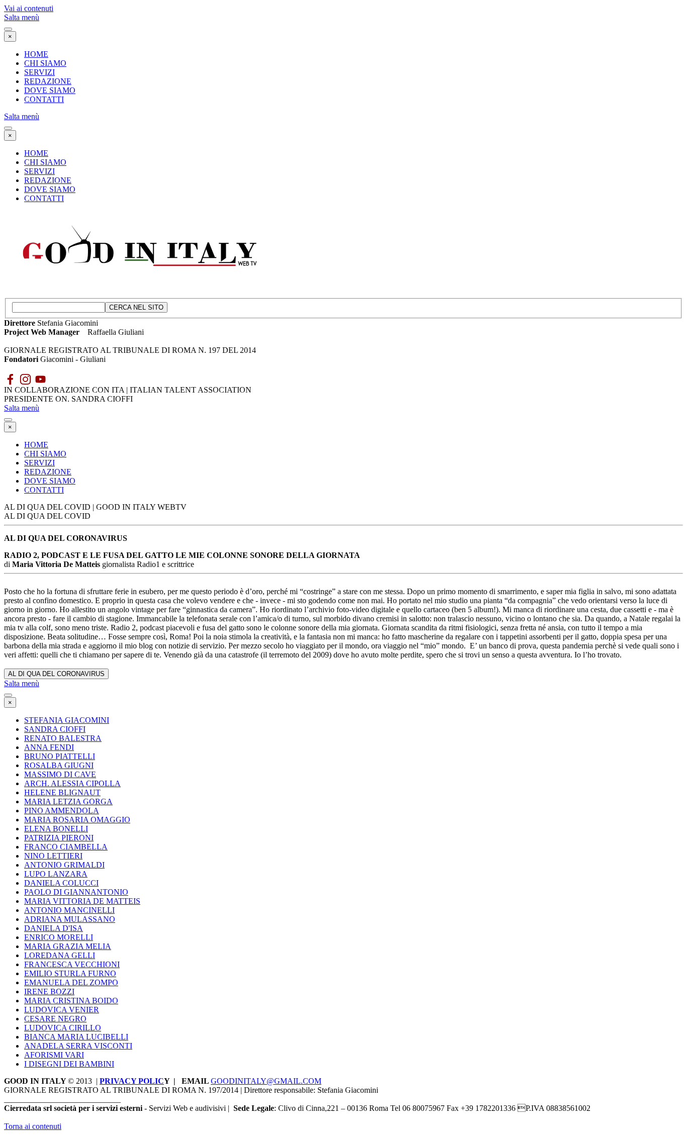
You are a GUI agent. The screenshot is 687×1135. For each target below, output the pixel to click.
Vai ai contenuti (28, 8)
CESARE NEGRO (55, 1018)
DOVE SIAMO (49, 90)
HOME (36, 54)
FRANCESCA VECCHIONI (72, 964)
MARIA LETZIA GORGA (68, 801)
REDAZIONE (47, 81)
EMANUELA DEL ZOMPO (71, 982)
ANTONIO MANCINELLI (69, 910)
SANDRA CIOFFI (54, 729)
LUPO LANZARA (56, 874)
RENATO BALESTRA (63, 738)
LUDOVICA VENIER (61, 1009)
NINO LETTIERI (53, 856)
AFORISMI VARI (54, 1055)
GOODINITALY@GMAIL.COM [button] (266, 1081)
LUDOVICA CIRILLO (62, 1027)
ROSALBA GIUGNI (59, 765)
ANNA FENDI (49, 747)
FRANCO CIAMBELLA (66, 846)
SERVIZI (39, 72)
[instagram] (25, 379)
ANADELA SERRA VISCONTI (78, 1046)
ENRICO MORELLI (58, 937)
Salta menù (21, 17)
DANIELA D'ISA (53, 928)
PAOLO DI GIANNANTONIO (76, 892)
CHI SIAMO (45, 63)
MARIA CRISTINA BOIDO (71, 1000)
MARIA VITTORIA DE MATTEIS (82, 901)
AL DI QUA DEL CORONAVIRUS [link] (56, 674)
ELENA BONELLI (56, 828)
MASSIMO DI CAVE (60, 774)
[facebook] (10, 379)
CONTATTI (44, 99)
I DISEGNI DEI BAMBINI (69, 1064)
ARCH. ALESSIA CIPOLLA (72, 783)
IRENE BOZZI (49, 991)
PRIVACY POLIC (132, 1081)
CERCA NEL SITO (136, 307)
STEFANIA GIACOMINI (66, 720)
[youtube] (40, 379)
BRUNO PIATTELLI (59, 756)
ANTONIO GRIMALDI (64, 865)
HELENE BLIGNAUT (62, 792)
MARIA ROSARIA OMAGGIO (77, 819)
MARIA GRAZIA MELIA (67, 946)
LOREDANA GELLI (59, 955)
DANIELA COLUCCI (61, 883)
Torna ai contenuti (32, 1126)
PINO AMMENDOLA (61, 810)
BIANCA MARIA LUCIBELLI (76, 1036)
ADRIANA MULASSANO (69, 919)
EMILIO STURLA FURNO (70, 973)
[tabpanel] (343, 337)
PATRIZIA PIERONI (59, 837)
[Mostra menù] (8, 29)
